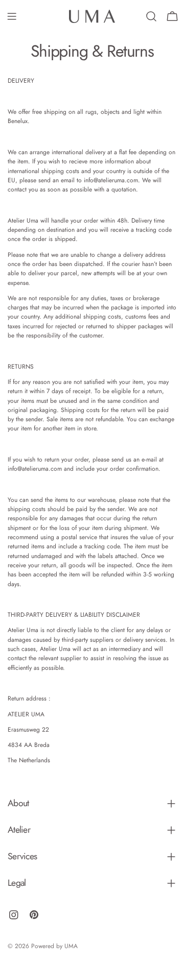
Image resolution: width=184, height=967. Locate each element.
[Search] (151, 16)
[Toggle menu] (12, 16)
